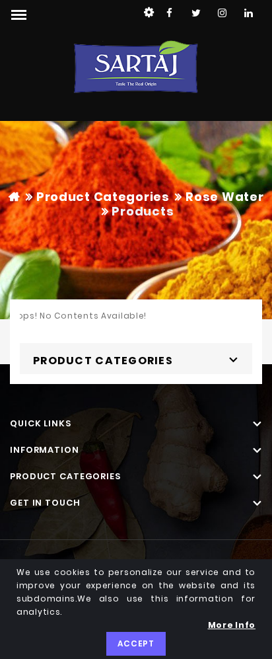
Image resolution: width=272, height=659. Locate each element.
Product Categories (103, 196)
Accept (136, 643)
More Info (231, 625)
